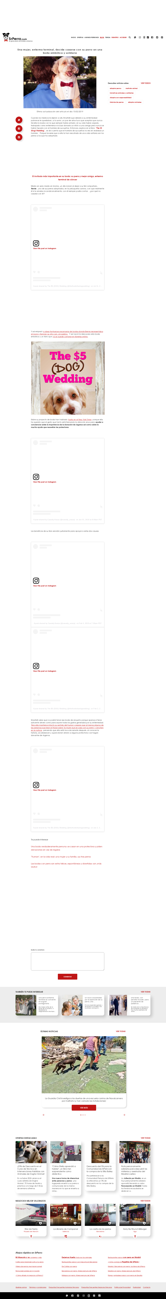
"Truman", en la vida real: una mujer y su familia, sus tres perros (61, 856)
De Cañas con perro (69, 1266)
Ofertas (80, 37)
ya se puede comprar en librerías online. (70, 336)
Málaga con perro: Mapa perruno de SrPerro (78, 1275)
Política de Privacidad (122, 1287)
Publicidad (137, 1287)
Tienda (107, 37)
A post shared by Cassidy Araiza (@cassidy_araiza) (54, 520)
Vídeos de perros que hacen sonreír (29, 1266)
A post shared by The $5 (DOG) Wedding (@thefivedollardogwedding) (61, 286)
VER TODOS (145, 83)
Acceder (123, 37)
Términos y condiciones (37, 1287)
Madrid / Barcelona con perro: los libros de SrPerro (126, 1266)
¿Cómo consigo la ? (123, 1262)
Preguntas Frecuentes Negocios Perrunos (96, 1287)
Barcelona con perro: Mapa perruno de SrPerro (79, 1271)
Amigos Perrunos (91, 37)
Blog (102, 37)
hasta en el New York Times (80, 419)
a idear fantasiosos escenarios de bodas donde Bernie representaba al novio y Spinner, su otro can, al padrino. (67, 332)
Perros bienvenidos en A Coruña (27, 1271)
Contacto (146, 1287)
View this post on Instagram (44, 248)
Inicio (73, 37)
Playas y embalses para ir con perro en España (125, 1275)
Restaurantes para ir (124, 1257)
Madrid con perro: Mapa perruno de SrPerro (124, 1271)
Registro (115, 37)
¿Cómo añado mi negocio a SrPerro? (29, 1275)
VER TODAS (145, 992)
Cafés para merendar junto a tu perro (30, 1262)
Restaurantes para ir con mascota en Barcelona (79, 1262)
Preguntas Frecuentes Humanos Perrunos (64, 1287)
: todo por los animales (77, 1257)
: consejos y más (29, 1257)
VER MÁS (84, 1107)
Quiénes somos (21, 1287)
